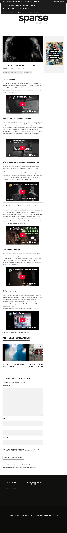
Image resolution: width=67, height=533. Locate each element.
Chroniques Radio (15, 5)
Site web (5, 437)
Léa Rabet (6, 369)
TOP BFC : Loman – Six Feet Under (13, 365)
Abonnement (34, 12)
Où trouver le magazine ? (25, 8)
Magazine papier (29, 5)
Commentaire (7, 385)
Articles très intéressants (13, 1)
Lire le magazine (9, 8)
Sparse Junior (8, 12)
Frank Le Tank (8, 68)
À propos (25, 12)
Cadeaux (36, 1)
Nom (4, 418)
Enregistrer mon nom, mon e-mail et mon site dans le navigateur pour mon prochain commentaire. (21, 450)
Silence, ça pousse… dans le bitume (39, 365)
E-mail (5, 427)
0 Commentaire (28, 72)
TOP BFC (5, 5)
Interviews (28, 1)
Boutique (17, 12)
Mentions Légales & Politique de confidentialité (34, 515)
